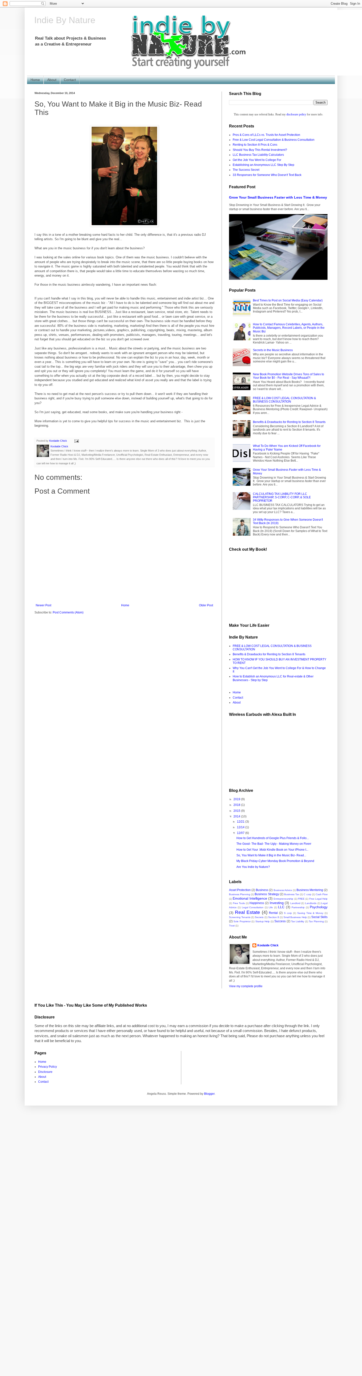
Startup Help (262, 921)
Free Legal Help (318, 898)
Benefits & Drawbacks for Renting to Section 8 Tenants (289, 422)
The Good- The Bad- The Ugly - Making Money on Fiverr (273, 843)
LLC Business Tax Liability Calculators (258, 154)
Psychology (319, 907)
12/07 (241, 833)
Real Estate (247, 912)
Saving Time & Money (310, 913)
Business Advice (283, 890)
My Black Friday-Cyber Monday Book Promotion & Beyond (275, 861)
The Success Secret (246, 170)
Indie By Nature (65, 20)
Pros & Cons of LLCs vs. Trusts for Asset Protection (266, 135)
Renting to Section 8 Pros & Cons (255, 144)
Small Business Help (295, 917)
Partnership (298, 907)
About (51, 80)
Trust (232, 925)
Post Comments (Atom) (68, 612)
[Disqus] (181, 1167)
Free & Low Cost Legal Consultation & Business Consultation (273, 139)
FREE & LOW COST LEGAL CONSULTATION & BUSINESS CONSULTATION (284, 399)
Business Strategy (267, 894)
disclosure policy (296, 114)
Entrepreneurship (283, 898)
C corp (307, 894)
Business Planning (239, 894)
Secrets (259, 917)
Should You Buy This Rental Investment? (260, 150)
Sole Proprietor (241, 921)
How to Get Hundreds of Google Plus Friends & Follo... (272, 838)
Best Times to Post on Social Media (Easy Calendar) (288, 300)
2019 (237, 799)
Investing (277, 903)
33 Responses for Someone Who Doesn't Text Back (267, 175)
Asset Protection (240, 890)
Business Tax (291, 894)
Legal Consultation (252, 907)
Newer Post (43, 605)
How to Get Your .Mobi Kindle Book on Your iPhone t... (272, 849)
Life (271, 907)
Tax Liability (297, 921)
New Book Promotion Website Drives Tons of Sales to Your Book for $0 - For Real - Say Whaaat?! (288, 376)
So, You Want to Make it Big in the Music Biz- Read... (271, 855)
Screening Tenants (239, 917)
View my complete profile (246, 986)
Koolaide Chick (268, 945)
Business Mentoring (309, 890)
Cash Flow (322, 894)
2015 (237, 811)
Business (262, 890)
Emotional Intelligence (250, 898)
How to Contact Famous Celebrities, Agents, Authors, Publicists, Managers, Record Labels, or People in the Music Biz (289, 328)
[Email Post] (76, 440)
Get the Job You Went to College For (257, 160)
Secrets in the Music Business (273, 350)
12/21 (241, 821)
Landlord (295, 903)
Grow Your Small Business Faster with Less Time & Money (278, 197)
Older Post (206, 605)
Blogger (209, 1093)
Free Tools (239, 903)
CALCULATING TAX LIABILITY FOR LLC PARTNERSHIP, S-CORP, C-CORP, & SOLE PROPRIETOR (282, 497)
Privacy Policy (47, 1066)
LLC (281, 907)
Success (280, 921)
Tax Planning (316, 921)
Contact (70, 80)
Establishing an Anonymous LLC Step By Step (263, 165)
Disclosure (45, 1072)
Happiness (256, 903)
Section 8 (273, 917)
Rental (273, 913)
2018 (237, 805)
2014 (237, 816)
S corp (288, 913)
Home (35, 80)
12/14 (241, 827)
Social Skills (319, 917)
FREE (301, 898)
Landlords (310, 903)
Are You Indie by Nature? (253, 867)
